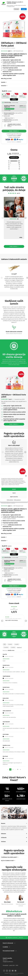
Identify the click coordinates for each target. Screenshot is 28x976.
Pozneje (16, 9)
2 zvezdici (13, 647)
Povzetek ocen (14, 157)
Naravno (3, 823)
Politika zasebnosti (17, 499)
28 (17, 769)
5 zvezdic (10, 644)
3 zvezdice (6, 647)
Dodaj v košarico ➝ (14, 246)
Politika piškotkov (10, 499)
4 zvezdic (17, 644)
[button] (26, 476)
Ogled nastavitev (14, 496)
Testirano (3, 841)
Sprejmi (14, 489)
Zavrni (14, 493)
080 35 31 (21, 937)
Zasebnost (12, 974)
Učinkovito (3, 837)
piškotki (16, 974)
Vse (4, 644)
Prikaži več (19, 647)
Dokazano (3, 833)
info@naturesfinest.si (8, 961)
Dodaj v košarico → (14, 131)
